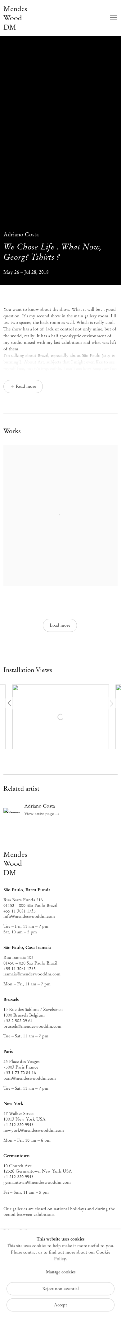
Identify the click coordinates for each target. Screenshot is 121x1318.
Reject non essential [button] (60, 1288)
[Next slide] (111, 703)
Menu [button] (113, 18)
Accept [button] (60, 1304)
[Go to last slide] (10, 703)
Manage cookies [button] (60, 1272)
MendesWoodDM (15, 863)
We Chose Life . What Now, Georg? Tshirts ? (52, 246)
